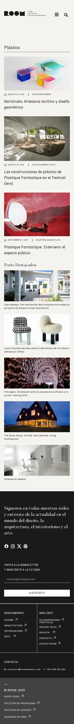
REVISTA (44, 632)
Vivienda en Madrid (14, 479)
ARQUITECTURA (13, 625)
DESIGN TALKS (48, 627)
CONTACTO (45, 638)
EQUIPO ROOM (47, 644)
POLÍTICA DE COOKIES (17, 710)
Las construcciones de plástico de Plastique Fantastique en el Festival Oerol (35, 178)
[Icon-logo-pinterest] (25, 546)
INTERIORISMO (13, 631)
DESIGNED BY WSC (15, 717)
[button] (57, 14)
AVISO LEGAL (12, 696)
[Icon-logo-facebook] (6, 546)
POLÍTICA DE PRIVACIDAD (19, 703)
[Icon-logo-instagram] (12, 546)
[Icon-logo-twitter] (19, 546)
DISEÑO (9, 620)
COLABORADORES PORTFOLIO (49, 621)
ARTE (7, 636)
